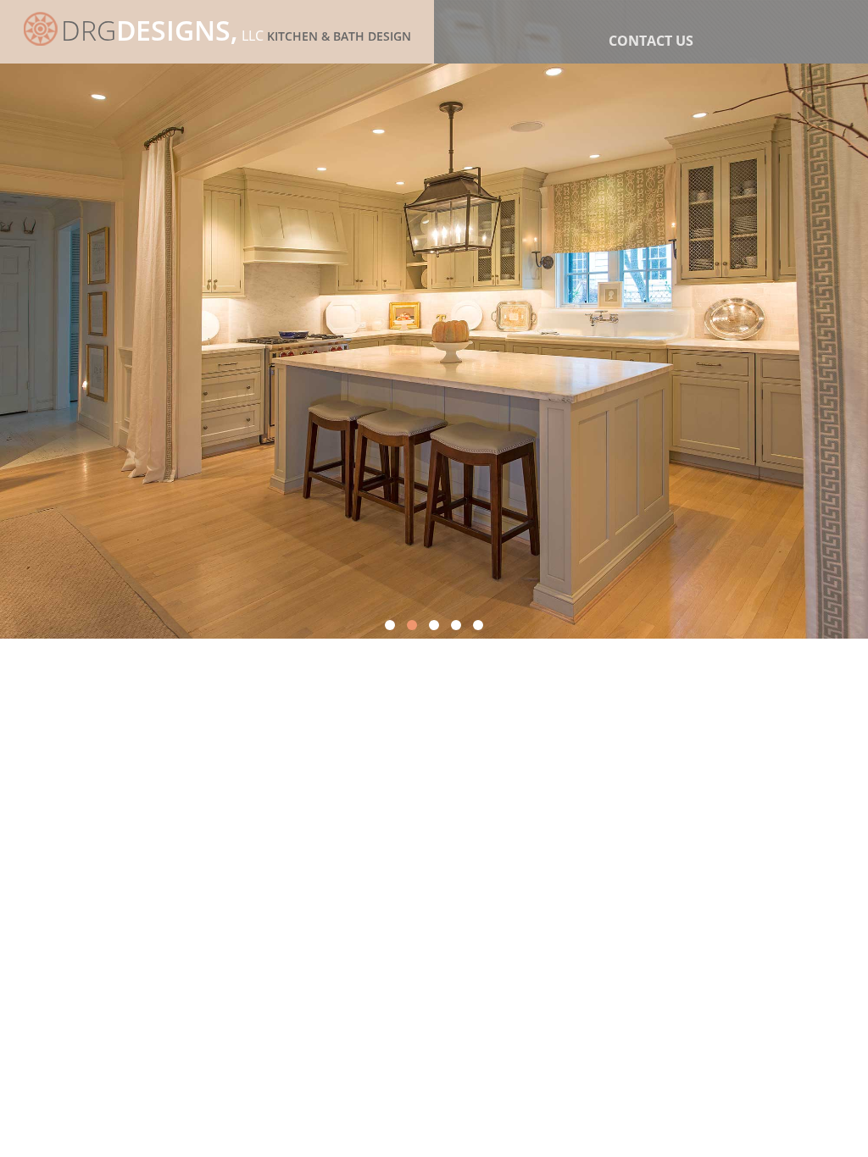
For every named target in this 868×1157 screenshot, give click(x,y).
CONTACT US (651, 40)
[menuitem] (651, 41)
